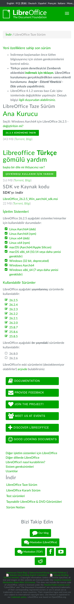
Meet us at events (29, 416)
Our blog (43, 533)
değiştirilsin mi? (13, 126)
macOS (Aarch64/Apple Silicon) (30, 247)
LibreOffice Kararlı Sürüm (23, 490)
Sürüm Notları (15, 507)
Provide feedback (29, 392)
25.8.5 (13, 336)
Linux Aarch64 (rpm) (22, 233)
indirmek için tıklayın (39, 72)
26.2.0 (13, 322)
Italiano (61, 3)
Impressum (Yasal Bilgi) (17, 573)
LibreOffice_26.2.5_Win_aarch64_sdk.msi (30, 199)
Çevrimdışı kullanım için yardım (30, 174)
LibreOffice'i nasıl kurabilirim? (25, 462)
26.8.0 (13, 353)
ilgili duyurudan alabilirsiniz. (37, 99)
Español (42, 3)
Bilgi (29, 139)
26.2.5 (13, 300)
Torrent (19, 139)
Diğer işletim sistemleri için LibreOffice (31, 453)
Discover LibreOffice (31, 427)
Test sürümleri (15, 496)
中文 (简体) (21, 3)
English (10, 3)
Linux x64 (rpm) (19, 242)
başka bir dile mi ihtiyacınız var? (24, 167)
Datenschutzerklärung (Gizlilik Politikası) (48, 573)
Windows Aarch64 (21, 265)
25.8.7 (13, 327)
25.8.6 (13, 331)
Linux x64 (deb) (19, 238)
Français (52, 3)
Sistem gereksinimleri (20, 466)
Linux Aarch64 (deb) (22, 229)
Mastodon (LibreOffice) (43, 542)
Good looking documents (35, 439)
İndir (9, 34)
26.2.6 (13, 358)
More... (70, 3)
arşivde (22, 369)
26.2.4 (13, 304)
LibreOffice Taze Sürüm (21, 484)
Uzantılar (12, 471)
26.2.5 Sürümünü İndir (21, 133)
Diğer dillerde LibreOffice (22, 457)
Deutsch (32, 3)
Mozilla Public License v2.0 (56, 585)
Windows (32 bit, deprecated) (29, 260)
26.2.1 (13, 318)
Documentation (26, 381)
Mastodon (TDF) (33, 551)
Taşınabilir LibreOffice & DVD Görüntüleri (34, 501)
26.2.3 (13, 309)
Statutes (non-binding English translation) (28, 575)
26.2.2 (13, 313)
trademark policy (19, 597)
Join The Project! (29, 404)
